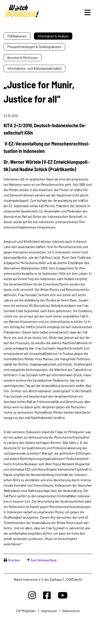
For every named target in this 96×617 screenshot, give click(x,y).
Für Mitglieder (26, 611)
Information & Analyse (53, 36)
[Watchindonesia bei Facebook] (47, 595)
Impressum (49, 611)
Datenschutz (71, 611)
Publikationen (17, 36)
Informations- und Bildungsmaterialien (34, 68)
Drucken (14, 560)
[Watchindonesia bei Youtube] (63, 595)
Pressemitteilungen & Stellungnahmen (34, 47)
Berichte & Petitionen (22, 57)
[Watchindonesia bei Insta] (32, 595)
